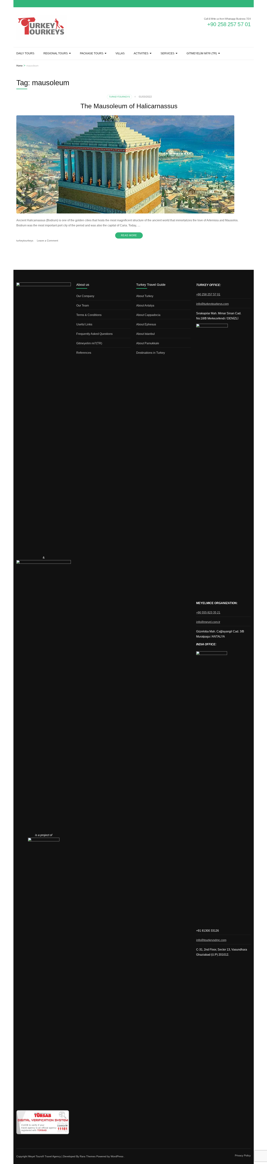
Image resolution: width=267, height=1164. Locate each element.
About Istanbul (145, 333)
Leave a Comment (47, 240)
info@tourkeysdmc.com (211, 940)
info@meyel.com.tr (208, 622)
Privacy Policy (243, 1155)
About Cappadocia (148, 314)
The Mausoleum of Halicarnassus (128, 106)
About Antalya (145, 305)
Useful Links (84, 324)
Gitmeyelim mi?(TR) (89, 343)
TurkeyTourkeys (119, 97)
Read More (129, 235)
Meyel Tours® (36, 1156)
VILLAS (120, 53)
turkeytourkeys (24, 240)
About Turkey (144, 296)
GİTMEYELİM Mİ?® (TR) (202, 53)
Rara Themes (88, 1156)
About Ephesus (146, 324)
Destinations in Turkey (150, 352)
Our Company (85, 296)
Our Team (82, 305)
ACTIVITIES (141, 53)
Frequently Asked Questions (94, 333)
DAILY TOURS (25, 53)
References (83, 352)
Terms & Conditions (89, 314)
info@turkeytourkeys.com (212, 303)
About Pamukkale (147, 343)
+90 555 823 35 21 (208, 612)
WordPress (117, 1156)
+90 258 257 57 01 (208, 294)
